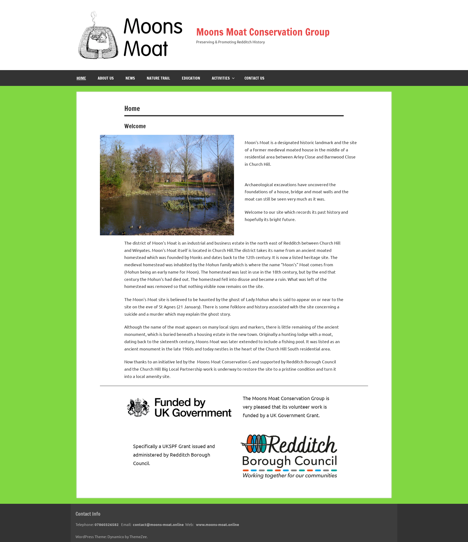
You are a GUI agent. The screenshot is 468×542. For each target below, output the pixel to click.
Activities (221, 78)
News (130, 78)
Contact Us (254, 78)
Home (81, 78)
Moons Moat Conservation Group (263, 32)
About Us (106, 78)
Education (191, 78)
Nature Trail (158, 78)
